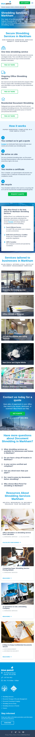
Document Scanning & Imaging (11, 701)
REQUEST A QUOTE (17, 194)
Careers (5, 708)
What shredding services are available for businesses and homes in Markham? (18, 451)
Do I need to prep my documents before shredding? (17, 478)
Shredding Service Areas (9, 703)
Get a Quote (25, 2)
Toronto (10, 222)
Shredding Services (8, 696)
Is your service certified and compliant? (15, 465)
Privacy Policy (8, 734)
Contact (3, 144)
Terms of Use (16, 734)
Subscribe (7, 722)
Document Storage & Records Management (15, 699)
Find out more (9, 91)
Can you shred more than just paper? (16, 472)
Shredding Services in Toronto (11, 706)
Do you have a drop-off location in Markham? (18, 458)
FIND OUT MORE (9, 65)
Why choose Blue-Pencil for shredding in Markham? (15, 485)
